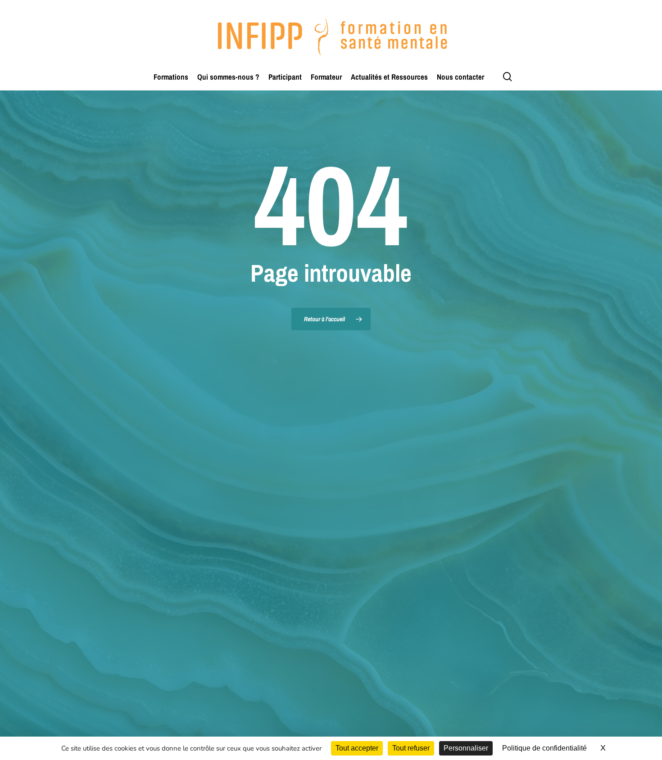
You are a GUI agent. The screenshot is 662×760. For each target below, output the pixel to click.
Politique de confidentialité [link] (544, 748)
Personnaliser (466, 748)
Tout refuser (411, 748)
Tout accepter (357, 748)
